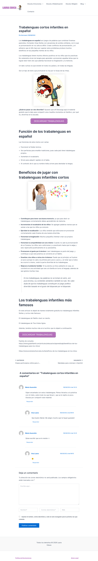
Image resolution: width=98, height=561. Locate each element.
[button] (42, 4)
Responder (30, 401)
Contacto (30, 12)
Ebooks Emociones (34, 4)
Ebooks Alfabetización (54, 4)
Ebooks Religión (71, 4)
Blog (82, 4)
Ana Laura (35, 413)
